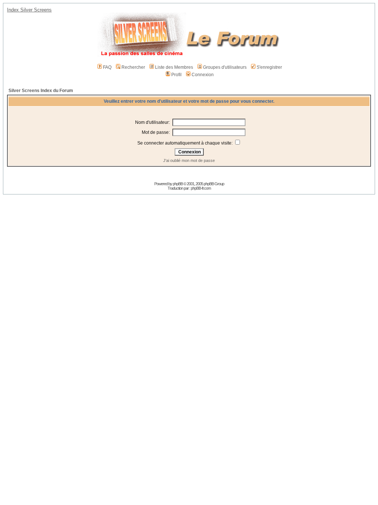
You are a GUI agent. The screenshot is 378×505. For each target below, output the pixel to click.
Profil (176, 74)
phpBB (178, 184)
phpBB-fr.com (201, 188)
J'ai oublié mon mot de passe (189, 160)
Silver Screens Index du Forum (40, 90)
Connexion (203, 74)
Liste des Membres (174, 67)
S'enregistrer (269, 67)
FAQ (107, 67)
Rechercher (133, 67)
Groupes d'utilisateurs (225, 67)
